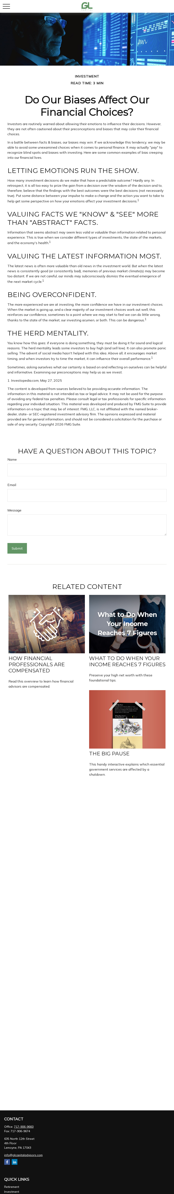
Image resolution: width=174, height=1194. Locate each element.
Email (11, 485)
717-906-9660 (24, 1127)
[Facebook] (7, 1162)
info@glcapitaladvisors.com (23, 1155)
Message (14, 510)
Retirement (11, 1187)
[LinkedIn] (14, 1162)
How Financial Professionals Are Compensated (36, 664)
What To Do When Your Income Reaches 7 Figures (127, 661)
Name (12, 459)
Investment (11, 1192)
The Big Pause (109, 753)
